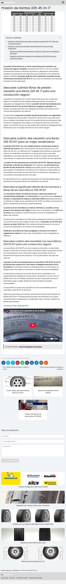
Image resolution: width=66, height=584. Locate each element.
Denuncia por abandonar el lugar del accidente (51, 368)
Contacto (12, 578)
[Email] (41, 363)
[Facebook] (3, 363)
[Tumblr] (27, 363)
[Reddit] (46, 363)
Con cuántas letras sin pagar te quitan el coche (16, 368)
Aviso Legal (4, 578)
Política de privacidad (35, 578)
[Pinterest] (18, 363)
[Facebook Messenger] (8, 363)
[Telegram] (36, 363)
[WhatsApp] (22, 363)
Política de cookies (22, 578)
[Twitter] (13, 363)
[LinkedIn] (32, 363)
